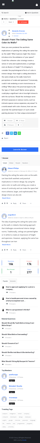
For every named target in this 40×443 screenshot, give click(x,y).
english (4, 420)
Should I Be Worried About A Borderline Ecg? (18, 352)
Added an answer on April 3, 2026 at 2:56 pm (20, 217)
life (3, 423)
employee (28, 417)
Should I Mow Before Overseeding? (15, 334)
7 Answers (12, 292)
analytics (4, 413)
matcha (8, 423)
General (16, 36)
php (14, 423)
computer (5, 417)
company (26, 413)
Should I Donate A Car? (10, 343)
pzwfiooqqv (13, 375)
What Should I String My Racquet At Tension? (18, 361)
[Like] (9, 30)
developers (13, 417)
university (11, 427)
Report (6, 138)
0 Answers (8, 328)
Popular (5, 281)
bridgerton (13, 413)
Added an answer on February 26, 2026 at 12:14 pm (22, 171)
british (20, 413)
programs (29, 423)
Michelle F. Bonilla (15, 386)
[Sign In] (37, 4)
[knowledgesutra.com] (20, 4)
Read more (6, 198)
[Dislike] (9, 36)
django (21, 417)
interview (17, 420)
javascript (25, 420)
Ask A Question (32, 13)
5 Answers (12, 304)
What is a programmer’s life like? (18, 310)
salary (4, 427)
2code (24, 440)
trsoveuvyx (13, 398)
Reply (14, 203)
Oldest (11, 163)
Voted (5, 163)
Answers (13, 281)
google (11, 420)
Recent (18, 163)
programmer (21, 423)
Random (25, 163)
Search (6, 13)
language (32, 420)
